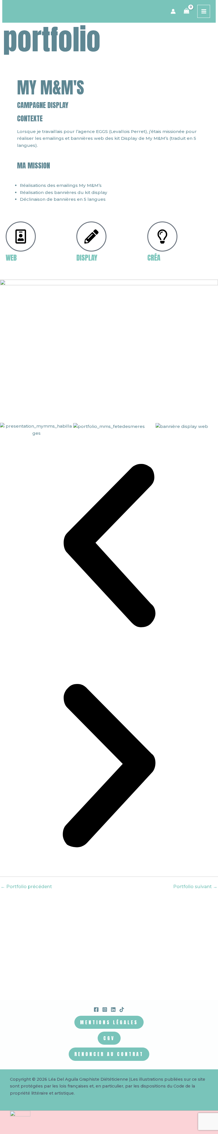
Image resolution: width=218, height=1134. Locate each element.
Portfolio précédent (26, 886)
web (11, 257)
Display (86, 257)
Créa (153, 257)
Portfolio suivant (195, 886)
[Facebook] (96, 1009)
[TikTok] (121, 1009)
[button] (109, 547)
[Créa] (162, 236)
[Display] (91, 236)
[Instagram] (104, 1009)
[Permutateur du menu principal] (203, 11)
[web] (21, 236)
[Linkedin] (113, 1009)
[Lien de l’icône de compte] (173, 11)
